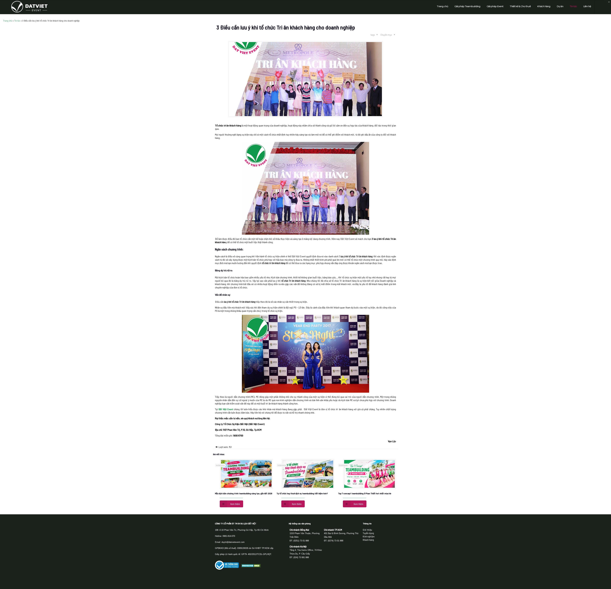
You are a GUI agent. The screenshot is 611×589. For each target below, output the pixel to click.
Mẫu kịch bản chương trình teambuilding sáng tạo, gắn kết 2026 (243, 493)
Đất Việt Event (225, 409)
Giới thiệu (367, 529)
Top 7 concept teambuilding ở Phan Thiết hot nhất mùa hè (364, 493)
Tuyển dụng (368, 533)
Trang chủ (7, 20)
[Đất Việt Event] (29, 6)
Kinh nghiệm (369, 536)
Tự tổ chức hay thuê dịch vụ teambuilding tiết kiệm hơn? (302, 493)
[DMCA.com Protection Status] (251, 566)
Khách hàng (368, 539)
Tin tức (17, 20)
